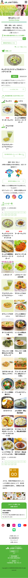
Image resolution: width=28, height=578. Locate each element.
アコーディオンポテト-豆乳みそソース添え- (20, 373)
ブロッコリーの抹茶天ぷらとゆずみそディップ (7, 353)
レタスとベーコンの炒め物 (20, 276)
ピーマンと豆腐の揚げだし (7, 393)
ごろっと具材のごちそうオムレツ (20, 315)
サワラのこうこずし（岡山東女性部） (20, 430)
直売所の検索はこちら (14, 181)
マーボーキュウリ (7, 120)
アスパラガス (9, 127)
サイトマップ (14, 540)
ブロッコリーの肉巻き (20, 352)
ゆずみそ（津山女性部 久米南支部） (20, 453)
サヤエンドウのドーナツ (20, 294)
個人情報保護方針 (14, 538)
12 (12, 215)
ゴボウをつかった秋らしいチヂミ (7, 372)
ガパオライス (7, 411)
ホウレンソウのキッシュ (7, 315)
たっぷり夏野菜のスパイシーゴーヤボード (20, 120)
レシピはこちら (14, 89)
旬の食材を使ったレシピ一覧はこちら (14, 155)
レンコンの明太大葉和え (20, 333)
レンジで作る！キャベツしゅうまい (7, 453)
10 (5, 215)
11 (9, 215)
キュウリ (9, 101)
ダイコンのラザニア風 (7, 333)
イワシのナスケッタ (20, 393)
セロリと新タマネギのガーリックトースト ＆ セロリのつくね (8, 432)
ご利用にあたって (14, 536)
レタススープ (7, 275)
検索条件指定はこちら (9, 43)
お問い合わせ (14, 542)
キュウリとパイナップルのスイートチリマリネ (13, 70)
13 (15, 215)
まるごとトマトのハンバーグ (20, 255)
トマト (20, 101)
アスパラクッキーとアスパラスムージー (7, 146)
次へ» (3, 210)
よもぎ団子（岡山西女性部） (20, 412)
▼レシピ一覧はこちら (21, 47)
